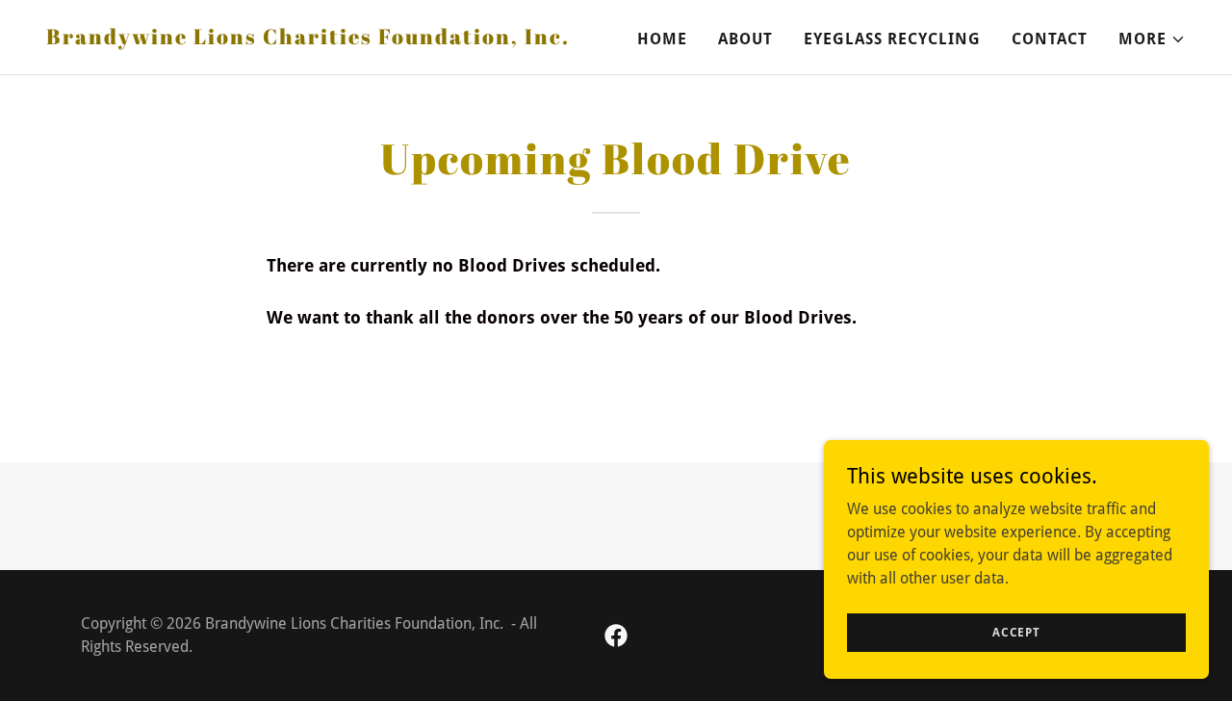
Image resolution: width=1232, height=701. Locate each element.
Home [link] (662, 39)
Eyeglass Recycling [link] (892, 39)
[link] (308, 39)
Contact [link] (1050, 39)
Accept (1016, 631)
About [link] (745, 39)
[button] (1152, 39)
